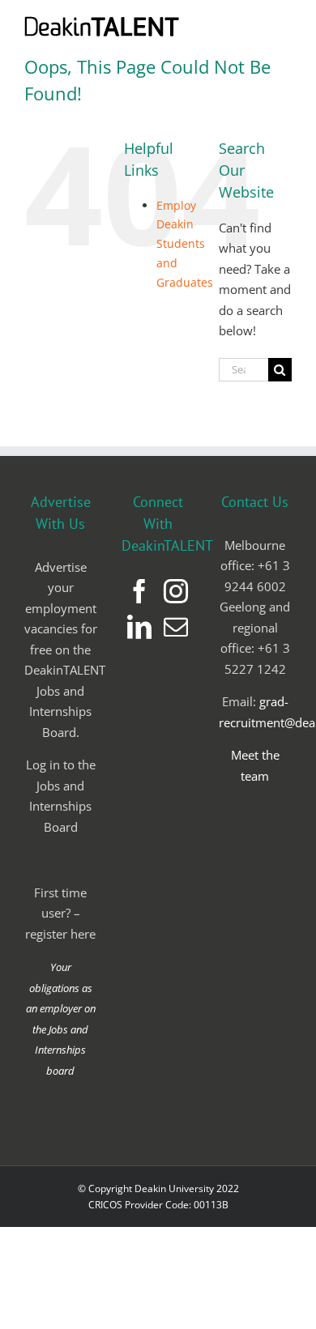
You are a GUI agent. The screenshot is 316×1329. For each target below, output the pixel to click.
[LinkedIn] (139, 627)
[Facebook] (139, 591)
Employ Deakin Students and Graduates (184, 244)
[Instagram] (176, 591)
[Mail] (176, 627)
